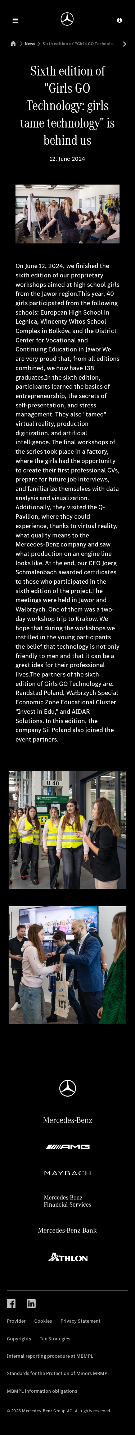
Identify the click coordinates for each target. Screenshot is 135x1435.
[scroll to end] (124, 44)
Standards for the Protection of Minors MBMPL (58, 1373)
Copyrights (19, 1338)
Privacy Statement (80, 1321)
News (30, 44)
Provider (16, 1321)
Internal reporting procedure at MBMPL (50, 1356)
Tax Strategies (55, 1338)
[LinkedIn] (31, 1303)
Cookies (43, 1321)
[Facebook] (11, 1303)
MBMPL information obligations (42, 1391)
